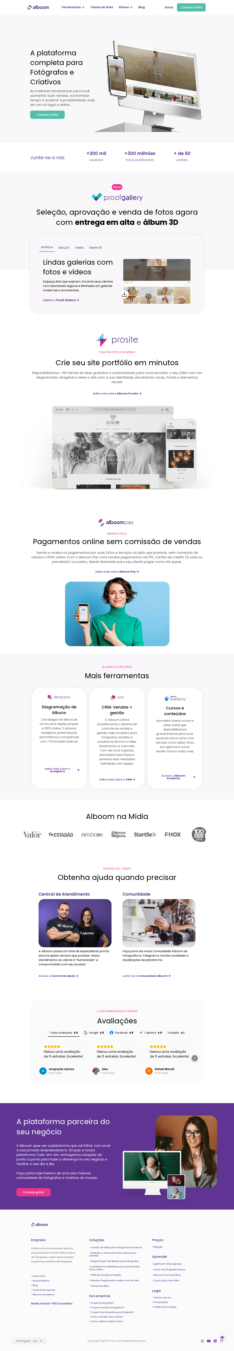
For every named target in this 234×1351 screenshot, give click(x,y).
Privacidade (161, 1302)
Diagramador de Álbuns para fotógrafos (115, 1261)
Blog (35, 1285)
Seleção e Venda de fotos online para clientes (112, 1254)
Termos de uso (162, 1297)
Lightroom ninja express (168, 1264)
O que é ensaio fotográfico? (107, 1307)
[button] (117, 187)
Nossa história (41, 1280)
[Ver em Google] (43, 1071)
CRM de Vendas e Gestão (106, 1275)
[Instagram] (202, 1341)
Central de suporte (44, 1290)
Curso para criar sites (166, 1280)
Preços (158, 1247)
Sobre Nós (39, 1276)
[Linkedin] (215, 1341)
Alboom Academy (43, 1294)
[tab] (47, 248)
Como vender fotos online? (107, 1317)
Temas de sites (100, 1286)
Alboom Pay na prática (167, 1275)
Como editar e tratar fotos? (107, 1321)
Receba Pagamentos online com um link (115, 1280)
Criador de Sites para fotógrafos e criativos (116, 1247)
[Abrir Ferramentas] (83, 7)
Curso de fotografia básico (170, 1269)
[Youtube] (209, 1341)
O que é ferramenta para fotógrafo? (112, 1312)
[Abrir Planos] (131, 7)
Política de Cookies (165, 1307)
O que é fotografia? (103, 1303)
